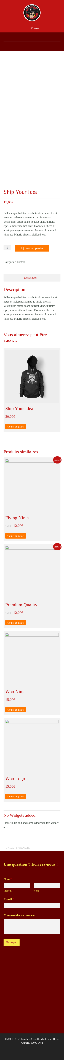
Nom (36, 890)
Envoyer (11, 942)
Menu (34, 28)
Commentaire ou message (19, 915)
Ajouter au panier (32, 248)
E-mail (9, 899)
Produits (11, 848)
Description (30, 277)
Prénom (8, 890)
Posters (21, 261)
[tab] (32, 277)
